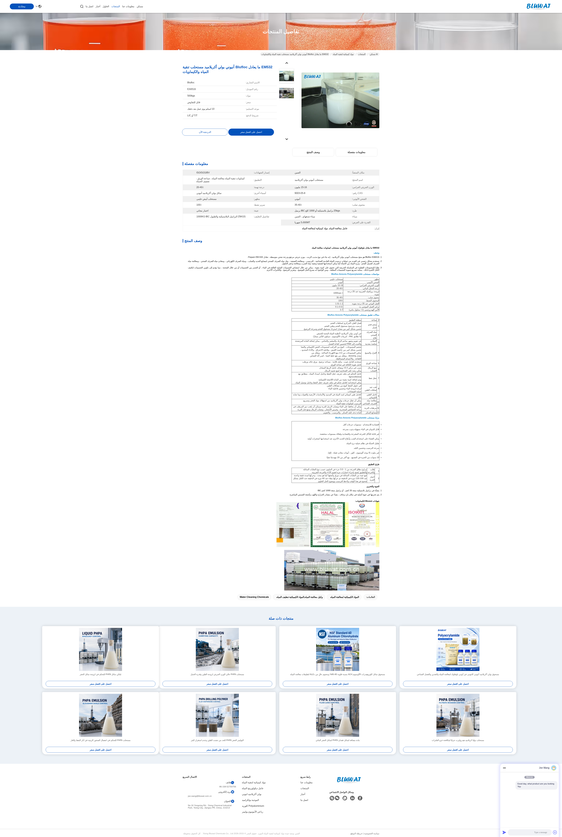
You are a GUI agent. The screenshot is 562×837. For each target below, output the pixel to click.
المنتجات (115, 6)
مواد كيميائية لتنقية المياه (343, 54)
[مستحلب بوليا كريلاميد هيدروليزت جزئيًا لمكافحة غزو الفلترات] (458, 715)
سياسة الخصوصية (371, 833)
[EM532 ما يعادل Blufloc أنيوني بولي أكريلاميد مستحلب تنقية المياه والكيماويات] (340, 100)
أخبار (98, 6)
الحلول (106, 6)
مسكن (140, 6)
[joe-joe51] (332, 798)
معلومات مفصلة (356, 152)
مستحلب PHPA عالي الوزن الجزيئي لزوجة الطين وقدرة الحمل (217, 674)
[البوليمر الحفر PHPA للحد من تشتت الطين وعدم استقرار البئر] (217, 715)
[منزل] (349, 783)
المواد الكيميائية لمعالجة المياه (344, 597)
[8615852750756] (344, 798)
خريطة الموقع (356, 833)
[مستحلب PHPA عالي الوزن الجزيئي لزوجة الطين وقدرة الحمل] (217, 649)
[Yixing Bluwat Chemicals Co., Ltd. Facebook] (360, 798)
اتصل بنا (89, 6)
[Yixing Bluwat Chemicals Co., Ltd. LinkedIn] (352, 798)
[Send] (504, 832)
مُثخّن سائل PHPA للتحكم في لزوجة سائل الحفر (100, 674)
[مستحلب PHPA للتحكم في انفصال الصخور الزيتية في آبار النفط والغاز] (100, 715)
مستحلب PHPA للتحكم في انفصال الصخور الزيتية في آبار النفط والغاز (101, 740)
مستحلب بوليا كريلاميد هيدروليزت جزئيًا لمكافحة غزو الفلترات (458, 740)
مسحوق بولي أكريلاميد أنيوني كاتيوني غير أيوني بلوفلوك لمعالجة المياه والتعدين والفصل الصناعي (458, 674)
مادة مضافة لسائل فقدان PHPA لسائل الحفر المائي (338, 740)
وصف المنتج (313, 152)
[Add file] (555, 832)
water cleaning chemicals (254, 597)
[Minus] (504, 768)
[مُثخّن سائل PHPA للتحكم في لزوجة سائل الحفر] (100, 649)
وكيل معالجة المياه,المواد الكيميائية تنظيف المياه (299, 597)
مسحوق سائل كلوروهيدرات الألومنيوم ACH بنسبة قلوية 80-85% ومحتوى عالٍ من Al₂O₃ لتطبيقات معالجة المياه (337, 674)
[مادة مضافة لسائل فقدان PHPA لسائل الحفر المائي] (337, 715)
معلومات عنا (128, 6)
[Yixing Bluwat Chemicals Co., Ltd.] (538, 6)
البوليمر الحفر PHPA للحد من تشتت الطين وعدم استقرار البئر (217, 740)
